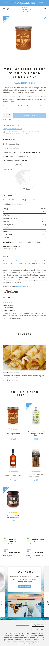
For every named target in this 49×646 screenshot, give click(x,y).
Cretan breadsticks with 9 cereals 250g (36, 475)
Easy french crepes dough (14, 373)
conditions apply (28, 4)
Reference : (7, 246)
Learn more (24, 586)
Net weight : (7, 249)
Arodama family (21, 286)
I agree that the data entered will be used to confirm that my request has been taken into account (25, 132)
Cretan (16, 261)
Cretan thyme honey (13, 434)
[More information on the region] (24, 179)
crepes (5, 108)
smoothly (10, 102)
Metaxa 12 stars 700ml (13, 475)
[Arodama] (10, 291)
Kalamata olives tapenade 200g (13, 516)
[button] (5, 321)
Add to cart (30, 115)
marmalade (26, 88)
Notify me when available (12, 129)
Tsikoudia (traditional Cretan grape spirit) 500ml (36, 433)
